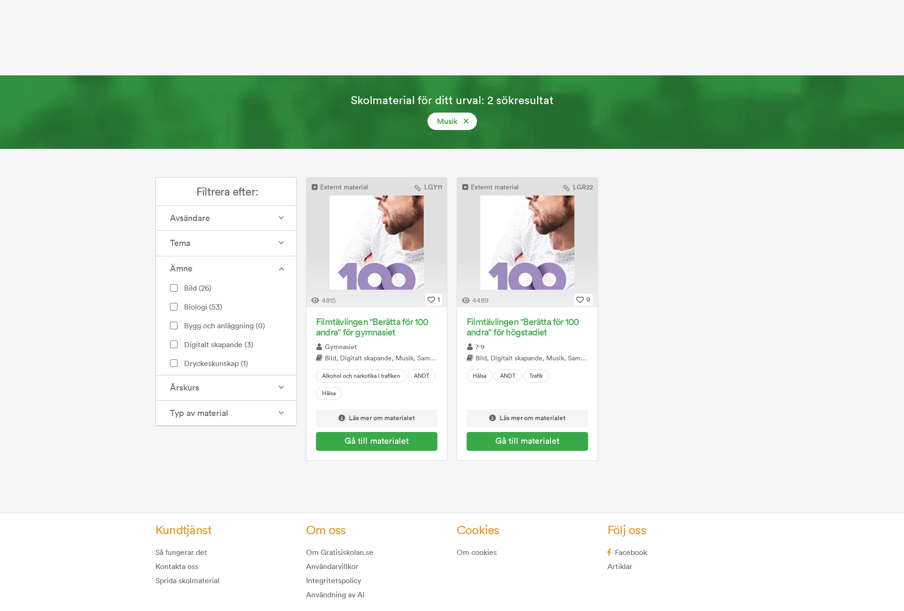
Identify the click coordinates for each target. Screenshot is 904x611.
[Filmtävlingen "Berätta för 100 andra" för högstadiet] (527, 242)
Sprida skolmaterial (187, 580)
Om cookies (477, 552)
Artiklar (619, 566)
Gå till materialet (377, 440)
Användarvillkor (332, 566)
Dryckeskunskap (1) (216, 363)
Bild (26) (197, 288)
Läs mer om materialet (382, 418)
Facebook (631, 552)
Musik (447, 121)
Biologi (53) (203, 306)
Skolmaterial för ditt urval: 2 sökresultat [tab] (452, 100)
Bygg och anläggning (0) (224, 325)
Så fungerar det (181, 552)
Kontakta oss (176, 566)
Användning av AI (335, 594)
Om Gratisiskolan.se (339, 552)
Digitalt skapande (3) (218, 344)
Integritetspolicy (333, 580)
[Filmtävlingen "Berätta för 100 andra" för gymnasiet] (377, 242)
